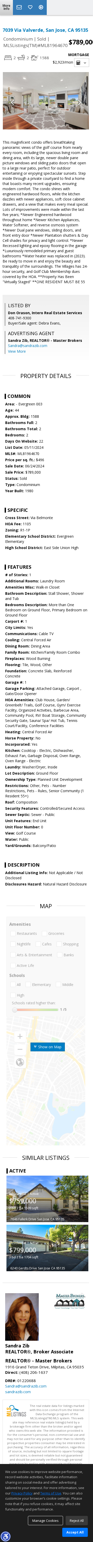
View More (17, 351)
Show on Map (49, 1046)
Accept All (75, 1532)
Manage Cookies (45, 1520)
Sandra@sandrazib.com (27, 345)
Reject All (77, 1520)
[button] (5, 1536)
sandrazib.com (18, 1391)
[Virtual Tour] (41, 7)
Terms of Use (50, 1493)
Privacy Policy (22, 1493)
